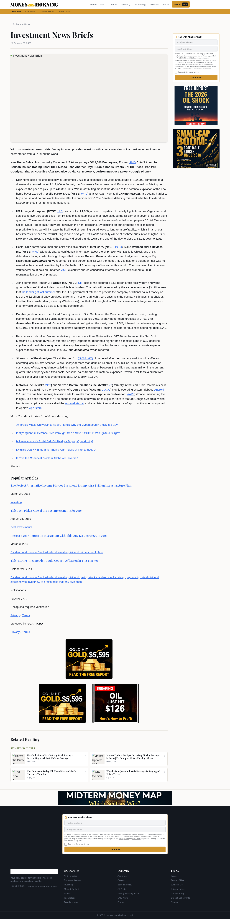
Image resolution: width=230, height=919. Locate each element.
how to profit (42, 581)
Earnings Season (47, 11)
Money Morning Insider (129, 893)
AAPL (130, 394)
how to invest (26, 581)
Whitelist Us (177, 884)
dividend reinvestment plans (86, 552)
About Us (122, 876)
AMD (132, 162)
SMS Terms (207, 67)
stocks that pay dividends (66, 581)
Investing (125, 4)
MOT (48, 385)
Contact (121, 902)
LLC (60, 211)
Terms (26, 615)
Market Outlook (65, 11)
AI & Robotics (30, 11)
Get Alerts (196, 77)
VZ (110, 385)
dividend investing (57, 552)
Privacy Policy (194, 67)
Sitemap (175, 902)
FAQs (173, 876)
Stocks (113, 4)
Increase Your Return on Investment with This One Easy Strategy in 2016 (58, 536)
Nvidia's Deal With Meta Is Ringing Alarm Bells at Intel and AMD (56, 449)
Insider (180, 4)
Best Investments (21, 527)
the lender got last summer (38, 292)
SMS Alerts (123, 898)
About (166, 4)
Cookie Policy (177, 893)
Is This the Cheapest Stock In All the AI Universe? (47, 458)
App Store (35, 408)
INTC (118, 247)
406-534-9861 (17, 886)
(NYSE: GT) (85, 358)
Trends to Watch (98, 4)
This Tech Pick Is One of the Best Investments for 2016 (46, 510)
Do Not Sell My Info (180, 898)
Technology (140, 4)
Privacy (15, 615)
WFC (84, 193)
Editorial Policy (125, 884)
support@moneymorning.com (42, 886)
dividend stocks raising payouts (116, 577)
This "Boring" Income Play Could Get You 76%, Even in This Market (54, 560)
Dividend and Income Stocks (28, 552)
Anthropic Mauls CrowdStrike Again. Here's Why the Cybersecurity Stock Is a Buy (67, 424)
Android (159, 389)
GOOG (106, 389)
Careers (121, 880)
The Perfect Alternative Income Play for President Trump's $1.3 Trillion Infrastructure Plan (71, 485)
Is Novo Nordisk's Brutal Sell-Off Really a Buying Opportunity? (54, 441)
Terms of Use (177, 880)
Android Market (74, 403)
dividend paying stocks (83, 577)
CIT (80, 282)
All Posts (154, 4)
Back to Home (23, 24)
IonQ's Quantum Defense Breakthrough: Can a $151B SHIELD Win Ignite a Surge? (68, 433)
